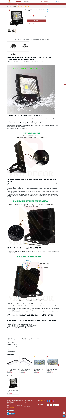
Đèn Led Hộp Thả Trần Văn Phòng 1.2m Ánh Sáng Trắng (13, 370)
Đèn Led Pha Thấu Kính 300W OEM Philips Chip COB (52, 370)
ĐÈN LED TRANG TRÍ (21, 4)
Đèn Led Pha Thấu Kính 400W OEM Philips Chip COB (39, 370)
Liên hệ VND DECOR (41, 404)
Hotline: (41, 400)
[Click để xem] (16, 18)
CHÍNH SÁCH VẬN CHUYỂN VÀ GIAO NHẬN (30, 402)
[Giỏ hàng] (58, 1)
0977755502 (46, 1)
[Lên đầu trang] (64, 410)
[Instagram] (53, 401)
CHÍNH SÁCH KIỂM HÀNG (29, 400)
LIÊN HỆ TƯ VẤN (41, 23)
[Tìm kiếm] (23, 1)
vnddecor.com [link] (13, 351)
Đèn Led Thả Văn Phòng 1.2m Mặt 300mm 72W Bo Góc (25, 370)
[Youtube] (51, 401)
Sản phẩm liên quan (10, 354)
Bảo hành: (42, 401)
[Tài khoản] (56, 1)
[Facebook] (47, 401)
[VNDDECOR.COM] (11, 1)
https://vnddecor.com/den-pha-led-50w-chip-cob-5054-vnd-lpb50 (17, 340)
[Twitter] (49, 401)
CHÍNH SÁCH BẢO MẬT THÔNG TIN (30, 406)
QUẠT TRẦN (43, 4)
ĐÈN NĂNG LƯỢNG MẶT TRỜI (33, 4)
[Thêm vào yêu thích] (25, 9)
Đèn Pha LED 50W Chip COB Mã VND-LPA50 (13, 391)
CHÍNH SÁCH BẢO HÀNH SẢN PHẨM (30, 403)
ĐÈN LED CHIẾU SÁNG (11, 4)
